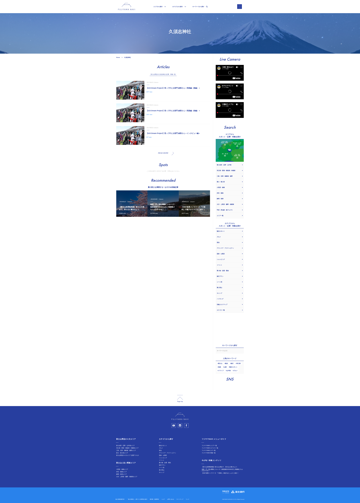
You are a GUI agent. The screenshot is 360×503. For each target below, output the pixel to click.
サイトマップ (180, 499)
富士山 (220, 363)
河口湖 (238, 363)
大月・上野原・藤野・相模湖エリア (126, 476)
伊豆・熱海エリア (121, 471)
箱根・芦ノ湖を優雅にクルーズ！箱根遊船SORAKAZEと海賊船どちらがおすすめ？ (222, 470)
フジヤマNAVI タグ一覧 (209, 450)
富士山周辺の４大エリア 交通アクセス (127, 455)
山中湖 (229, 370)
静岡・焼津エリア (121, 474)
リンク (187, 499)
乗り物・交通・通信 (165, 462)
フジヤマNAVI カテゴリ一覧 (210, 448)
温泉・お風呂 (163, 455)
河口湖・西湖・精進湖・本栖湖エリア (127, 448)
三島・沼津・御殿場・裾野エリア (126, 450)
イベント (161, 460)
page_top (180, 398)
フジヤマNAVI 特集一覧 (209, 452)
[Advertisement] (163, 235)
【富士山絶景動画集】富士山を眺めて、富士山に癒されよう (219, 466)
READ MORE (163, 153)
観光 (226, 363)
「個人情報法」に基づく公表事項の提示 (137, 499)
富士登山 (161, 470)
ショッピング (163, 457)
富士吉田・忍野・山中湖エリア (125, 445)
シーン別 (161, 467)
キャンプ (161, 472)
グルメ (235, 370)
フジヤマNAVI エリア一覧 (209, 445)
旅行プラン (162, 465)
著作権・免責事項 (154, 499)
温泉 (219, 367)
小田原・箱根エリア (122, 469)
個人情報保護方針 (120, 499)
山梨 (225, 367)
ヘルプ (163, 499)
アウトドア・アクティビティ (167, 452)
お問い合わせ (170, 499)
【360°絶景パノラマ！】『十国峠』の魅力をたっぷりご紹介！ (220, 473)
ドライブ (221, 370)
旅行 (232, 363)
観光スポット (233, 367)
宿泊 (160, 450)
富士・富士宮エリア (122, 452)
